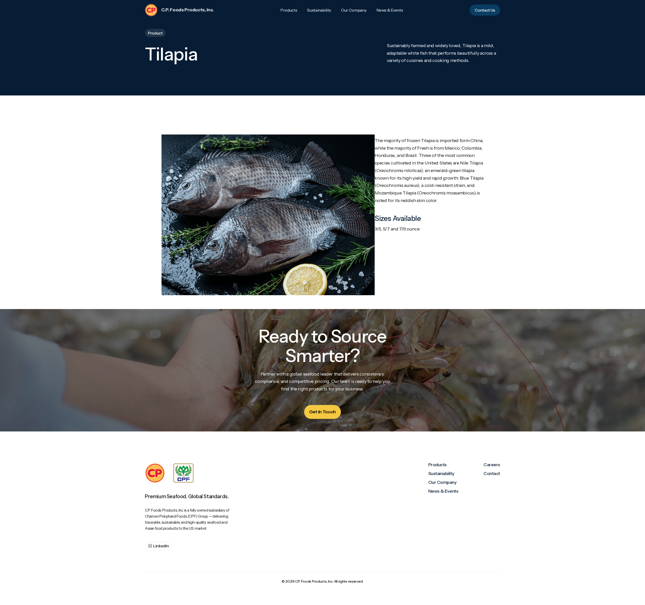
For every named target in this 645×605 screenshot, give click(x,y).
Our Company (442, 482)
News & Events (443, 491)
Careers (491, 464)
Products (437, 464)
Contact (491, 473)
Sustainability (441, 473)
